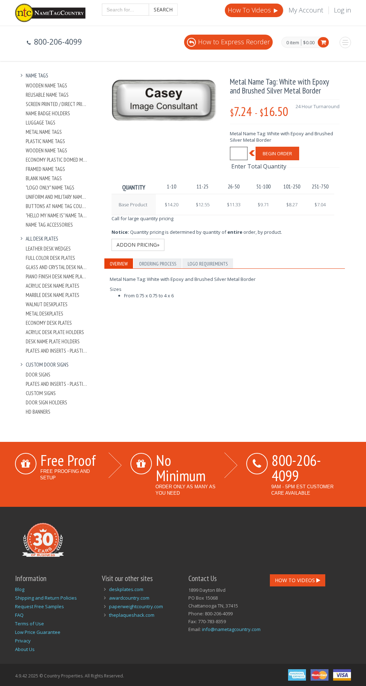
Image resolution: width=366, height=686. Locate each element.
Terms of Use (29, 623)
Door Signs (38, 374)
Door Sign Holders (46, 402)
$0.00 (309, 42)
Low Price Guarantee (37, 632)
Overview (119, 264)
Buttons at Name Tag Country (57, 206)
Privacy (23, 640)
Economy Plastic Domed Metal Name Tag (57, 159)
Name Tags (37, 75)
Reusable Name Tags (47, 94)
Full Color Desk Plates (50, 257)
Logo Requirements (208, 264)
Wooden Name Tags (46, 85)
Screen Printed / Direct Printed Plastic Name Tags (57, 104)
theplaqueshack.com (131, 615)
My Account (305, 10)
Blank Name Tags (44, 178)
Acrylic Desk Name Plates (52, 285)
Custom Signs (41, 393)
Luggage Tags (40, 122)
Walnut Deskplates (47, 304)
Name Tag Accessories (49, 224)
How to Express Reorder (234, 41)
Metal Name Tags (44, 131)
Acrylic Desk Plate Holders (55, 332)
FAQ (19, 615)
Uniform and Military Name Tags (57, 196)
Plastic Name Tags (45, 141)
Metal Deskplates (44, 313)
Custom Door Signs (47, 364)
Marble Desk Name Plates (52, 295)
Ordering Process (157, 264)
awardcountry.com (129, 598)
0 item (292, 43)
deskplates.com (126, 589)
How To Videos (250, 10)
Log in (342, 10)
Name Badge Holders (48, 113)
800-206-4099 (296, 467)
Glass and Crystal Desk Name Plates (57, 267)
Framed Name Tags (45, 169)
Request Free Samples (39, 606)
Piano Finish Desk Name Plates (57, 276)
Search (163, 9)
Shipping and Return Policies (46, 598)
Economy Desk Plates (49, 322)
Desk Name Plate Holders (53, 341)
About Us (25, 649)
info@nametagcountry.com (231, 629)
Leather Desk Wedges (48, 248)
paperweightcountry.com (136, 606)
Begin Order (277, 153)
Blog (19, 589)
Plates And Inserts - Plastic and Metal (57, 350)
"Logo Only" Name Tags (50, 187)
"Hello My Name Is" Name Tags (57, 215)
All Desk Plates (42, 238)
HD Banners (38, 411)
